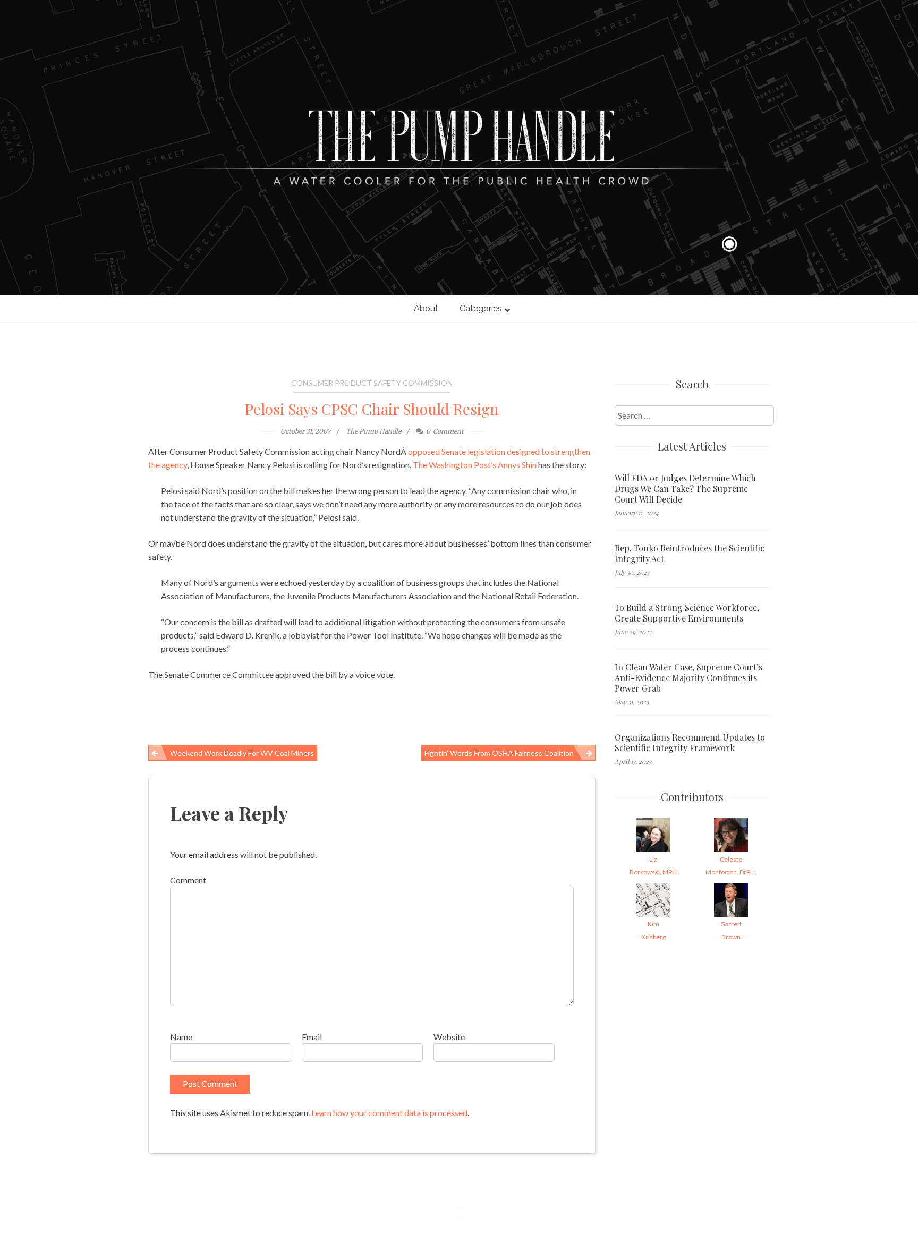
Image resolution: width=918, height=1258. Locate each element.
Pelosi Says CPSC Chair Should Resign (372, 409)
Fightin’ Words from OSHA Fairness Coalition (499, 753)
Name (181, 1037)
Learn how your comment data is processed (389, 1113)
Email (312, 1037)
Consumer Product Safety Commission (372, 382)
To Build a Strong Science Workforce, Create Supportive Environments (687, 613)
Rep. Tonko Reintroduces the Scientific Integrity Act (689, 553)
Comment (188, 880)
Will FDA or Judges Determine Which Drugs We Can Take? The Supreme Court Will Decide (685, 489)
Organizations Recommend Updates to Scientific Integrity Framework (690, 742)
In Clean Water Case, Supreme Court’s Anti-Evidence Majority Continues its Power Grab (688, 678)
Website (449, 1037)
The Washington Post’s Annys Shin (475, 465)
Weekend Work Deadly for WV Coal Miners (242, 753)
